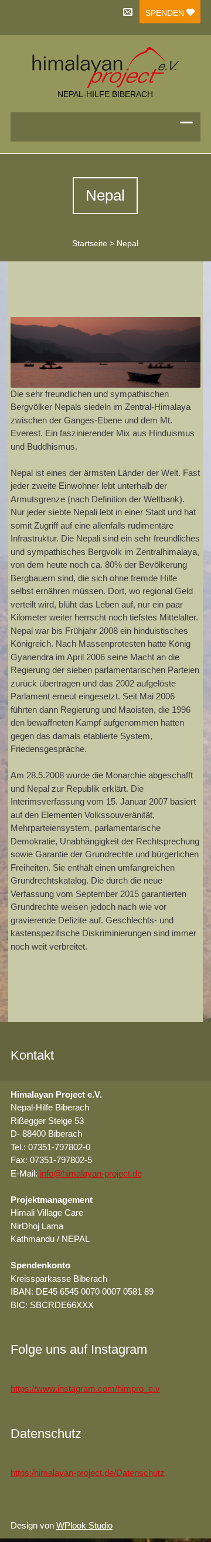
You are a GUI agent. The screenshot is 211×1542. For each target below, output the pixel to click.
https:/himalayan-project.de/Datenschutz (88, 1473)
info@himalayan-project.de (91, 1173)
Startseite (89, 243)
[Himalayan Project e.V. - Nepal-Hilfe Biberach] (106, 67)
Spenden (165, 13)
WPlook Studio (84, 1525)
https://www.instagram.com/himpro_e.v (85, 1388)
